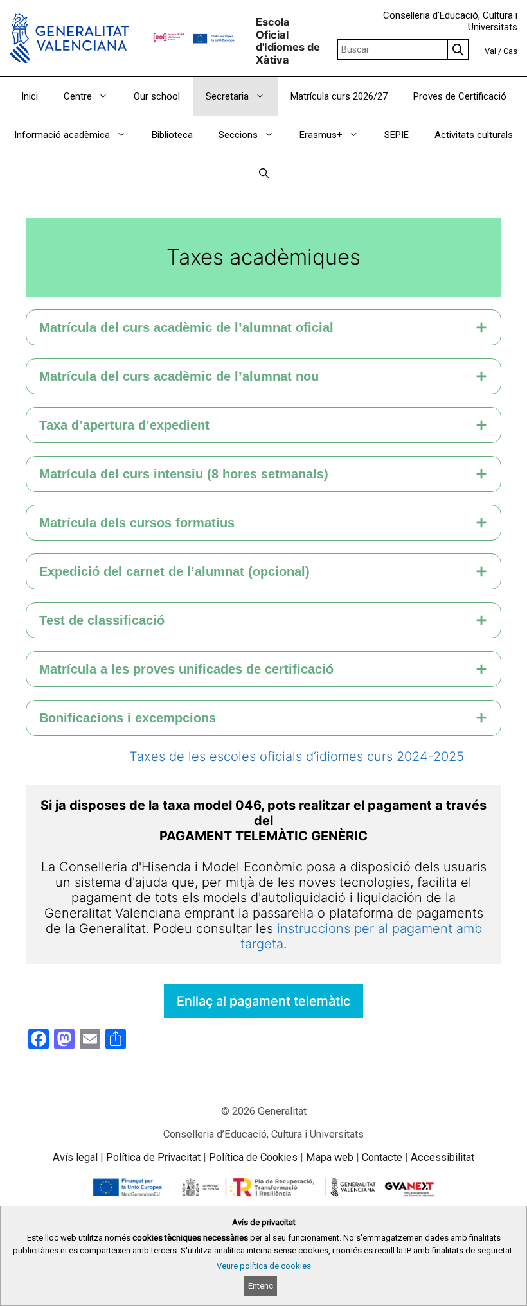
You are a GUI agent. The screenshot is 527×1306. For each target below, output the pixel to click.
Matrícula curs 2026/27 (339, 96)
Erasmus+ (321, 135)
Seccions (238, 135)
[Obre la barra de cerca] (263, 173)
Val (490, 51)
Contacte (382, 1157)
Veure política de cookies (264, 1266)
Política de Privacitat (153, 1157)
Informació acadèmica (62, 135)
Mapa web (329, 1157)
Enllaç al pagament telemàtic (263, 1001)
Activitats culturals (473, 135)
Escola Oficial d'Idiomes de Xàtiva (288, 40)
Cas (510, 51)
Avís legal (75, 1157)
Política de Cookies (253, 1157)
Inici (29, 96)
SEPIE (396, 135)
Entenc (260, 1286)
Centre (78, 96)
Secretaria (227, 96)
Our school (157, 96)
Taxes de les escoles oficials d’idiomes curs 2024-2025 (296, 756)
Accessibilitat (442, 1157)
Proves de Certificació (459, 96)
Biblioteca (172, 135)
